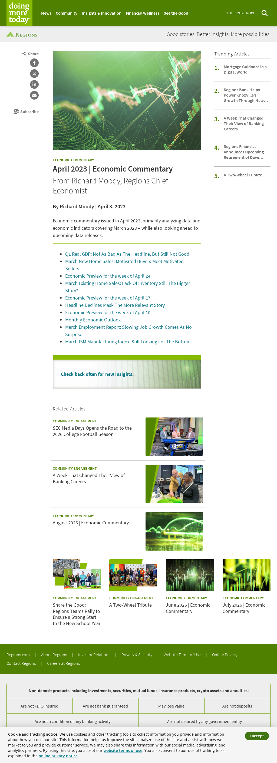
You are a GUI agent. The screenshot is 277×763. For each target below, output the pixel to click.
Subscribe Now (239, 13)
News (46, 13)
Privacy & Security (137, 654)
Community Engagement (75, 421)
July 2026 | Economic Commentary (244, 608)
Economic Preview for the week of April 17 (107, 298)
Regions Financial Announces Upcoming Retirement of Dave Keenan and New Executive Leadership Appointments (244, 152)
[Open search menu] (265, 13)
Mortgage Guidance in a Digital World (245, 69)
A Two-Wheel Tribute (243, 174)
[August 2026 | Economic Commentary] (174, 531)
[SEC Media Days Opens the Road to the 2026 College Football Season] (174, 436)
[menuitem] (46, 13)
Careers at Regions (63, 663)
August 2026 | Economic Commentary (91, 523)
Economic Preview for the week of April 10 (107, 312)
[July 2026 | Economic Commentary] (247, 575)
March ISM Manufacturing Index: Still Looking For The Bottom (128, 341)
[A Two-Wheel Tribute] (133, 575)
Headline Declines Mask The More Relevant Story (115, 305)
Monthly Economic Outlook (93, 320)
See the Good (176, 13)
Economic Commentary (73, 159)
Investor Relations (94, 654)
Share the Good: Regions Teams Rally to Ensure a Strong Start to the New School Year (76, 614)
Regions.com (18, 654)
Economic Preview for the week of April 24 (107, 276)
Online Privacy (225, 654)
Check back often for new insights (96, 374)
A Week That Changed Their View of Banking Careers (244, 123)
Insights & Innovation (101, 13)
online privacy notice (58, 755)
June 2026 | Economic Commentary (188, 608)
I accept (257, 735)
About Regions (54, 654)
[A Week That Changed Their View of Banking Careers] (174, 484)
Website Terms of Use (183, 654)
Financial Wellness (142, 13)
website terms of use (123, 750)
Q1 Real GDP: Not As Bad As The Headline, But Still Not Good (127, 254)
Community (66, 13)
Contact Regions (21, 663)
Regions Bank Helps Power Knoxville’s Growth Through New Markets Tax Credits (244, 95)
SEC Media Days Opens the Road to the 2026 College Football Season (92, 431)
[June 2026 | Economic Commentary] (190, 575)
